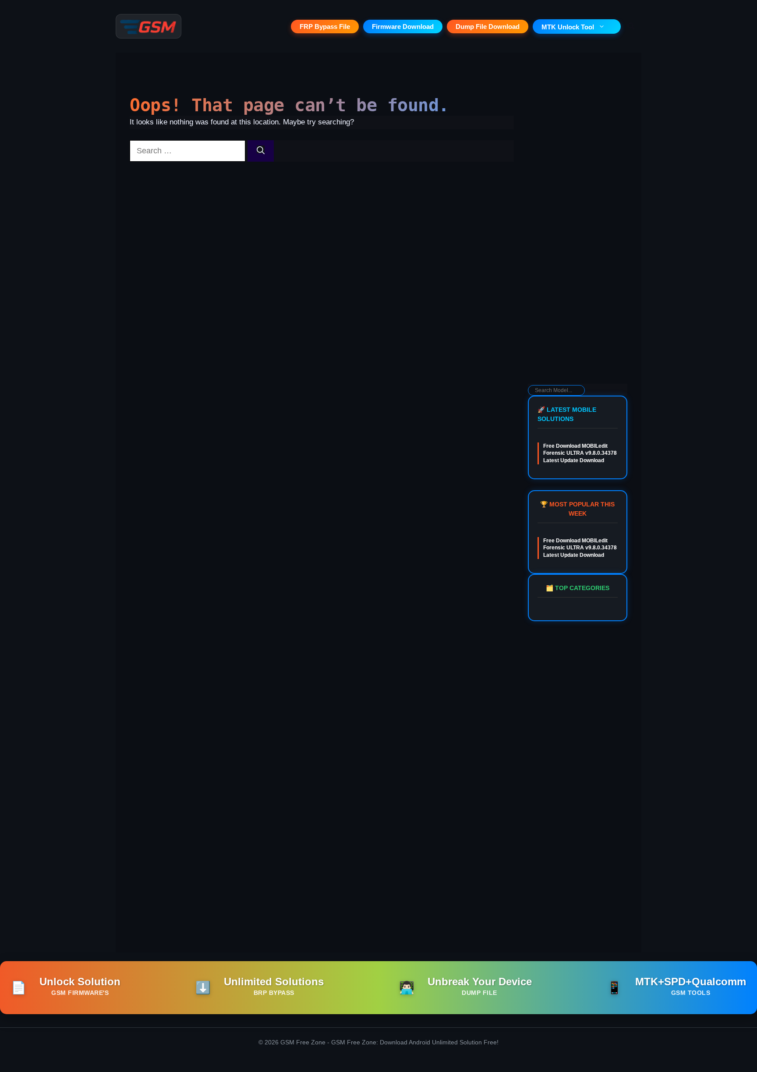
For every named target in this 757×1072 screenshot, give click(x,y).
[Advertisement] (577, 243)
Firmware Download (403, 26)
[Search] (261, 151)
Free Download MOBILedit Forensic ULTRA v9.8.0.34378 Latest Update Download (580, 453)
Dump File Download (488, 26)
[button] (631, 26)
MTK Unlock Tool (567, 27)
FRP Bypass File (325, 26)
